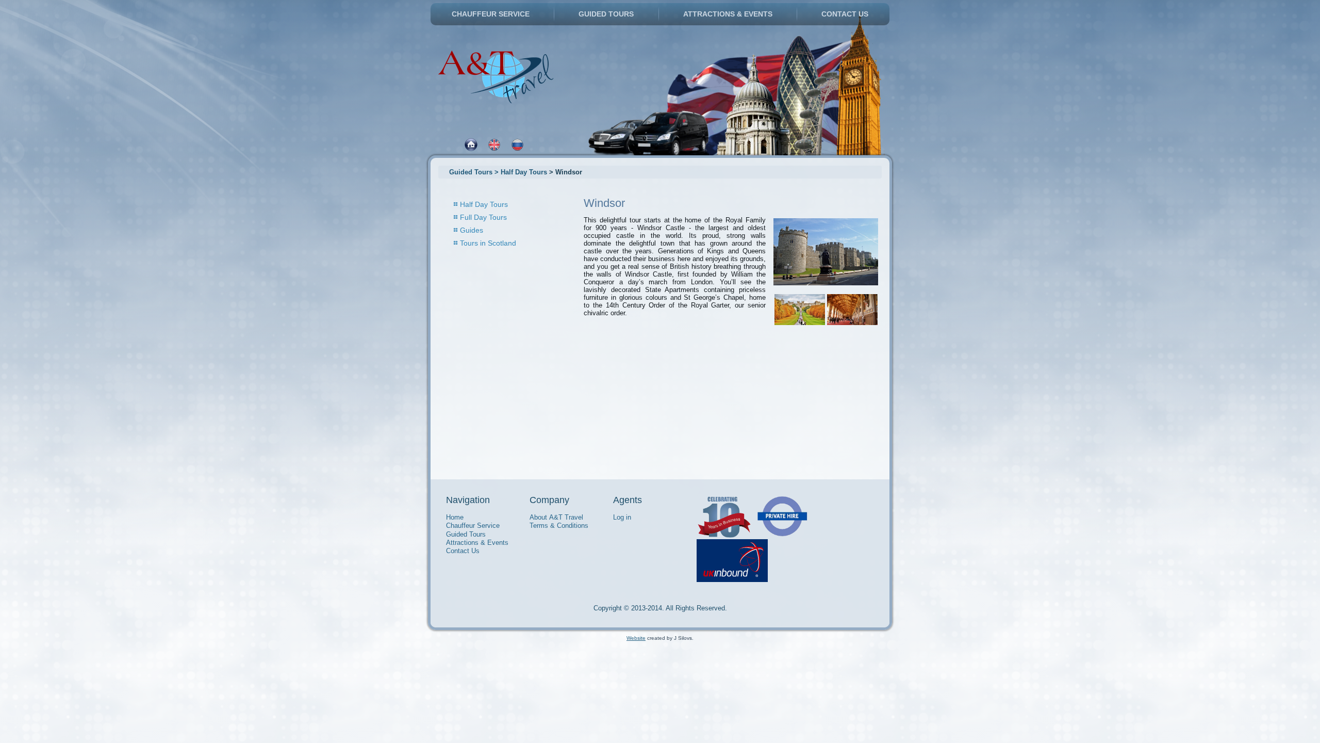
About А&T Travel (556, 517)
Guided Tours (606, 14)
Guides (471, 230)
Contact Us (844, 14)
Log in (622, 517)
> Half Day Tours (520, 172)
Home (455, 517)
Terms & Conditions (559, 525)
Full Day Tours (483, 217)
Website (636, 638)
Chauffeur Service (491, 14)
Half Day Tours (484, 204)
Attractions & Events (727, 14)
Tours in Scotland (488, 243)
